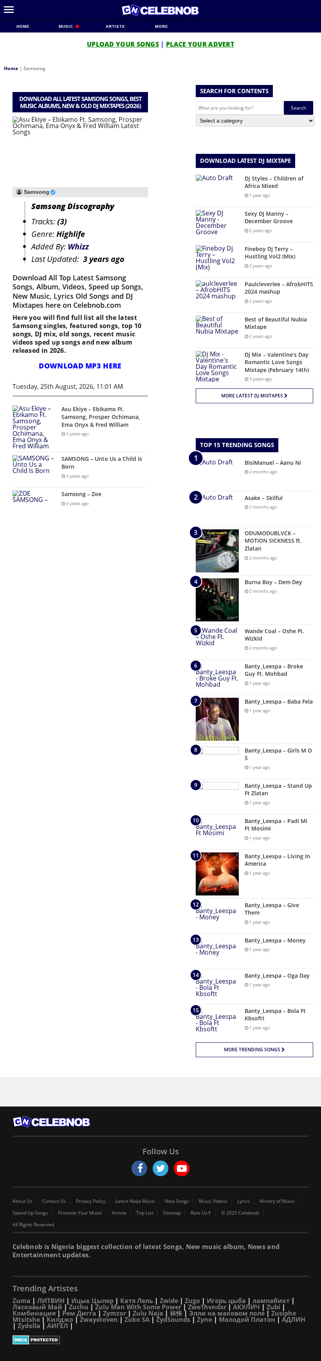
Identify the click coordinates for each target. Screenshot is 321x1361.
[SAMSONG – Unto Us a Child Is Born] (34, 469)
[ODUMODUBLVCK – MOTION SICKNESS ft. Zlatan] (217, 550)
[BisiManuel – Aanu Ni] (217, 473)
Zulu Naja (148, 1313)
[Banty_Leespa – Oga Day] (217, 986)
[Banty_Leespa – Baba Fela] (217, 719)
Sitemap (172, 1213)
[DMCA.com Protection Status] (160, 1340)
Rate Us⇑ (201, 1213)
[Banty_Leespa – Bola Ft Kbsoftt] (217, 1021)
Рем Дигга (79, 1313)
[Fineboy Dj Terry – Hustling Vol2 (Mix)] (217, 259)
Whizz (78, 246)
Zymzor (114, 1313)
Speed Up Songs (30, 1213)
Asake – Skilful (264, 498)
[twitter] (160, 1168)
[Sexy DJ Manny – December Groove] (217, 224)
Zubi (273, 1307)
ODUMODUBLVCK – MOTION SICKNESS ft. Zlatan (273, 540)
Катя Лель (136, 1300)
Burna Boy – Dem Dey (273, 582)
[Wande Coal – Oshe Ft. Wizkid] (217, 642)
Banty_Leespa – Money (275, 940)
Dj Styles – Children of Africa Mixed (274, 182)
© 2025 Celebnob (240, 1213)
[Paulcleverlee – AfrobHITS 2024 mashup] (217, 295)
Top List (144, 1213)
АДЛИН (293, 1319)
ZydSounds (173, 1319)
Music (67, 26)
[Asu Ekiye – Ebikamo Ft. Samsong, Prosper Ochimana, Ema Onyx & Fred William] (34, 427)
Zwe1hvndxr (207, 1307)
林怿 (176, 1313)
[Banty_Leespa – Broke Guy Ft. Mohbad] (217, 677)
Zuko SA (137, 1319)
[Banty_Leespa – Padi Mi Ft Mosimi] (217, 832)
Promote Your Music (80, 1213)
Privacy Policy (90, 1201)
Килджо (60, 1319)
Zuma (22, 1300)
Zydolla (29, 1325)
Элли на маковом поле (227, 1313)
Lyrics (243, 1201)
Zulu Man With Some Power (138, 1307)
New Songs (177, 1201)
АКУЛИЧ (246, 1307)
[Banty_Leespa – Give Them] (217, 916)
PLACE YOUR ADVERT (200, 44)
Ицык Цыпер (92, 1300)
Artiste (115, 26)
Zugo (192, 1300)
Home (23, 26)
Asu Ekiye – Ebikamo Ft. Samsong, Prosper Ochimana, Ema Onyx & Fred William (100, 416)
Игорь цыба (226, 1300)
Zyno (204, 1319)
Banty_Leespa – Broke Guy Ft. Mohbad (274, 670)
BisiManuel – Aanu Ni (273, 462)
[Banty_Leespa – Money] (217, 951)
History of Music (277, 1201)
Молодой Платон (247, 1319)
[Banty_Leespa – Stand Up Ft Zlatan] (217, 796)
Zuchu (78, 1307)
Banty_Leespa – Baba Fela (279, 701)
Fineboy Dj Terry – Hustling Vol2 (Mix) (270, 252)
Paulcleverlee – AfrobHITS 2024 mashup (279, 288)
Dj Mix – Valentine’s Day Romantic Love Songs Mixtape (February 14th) (277, 362)
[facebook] (139, 1168)
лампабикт (271, 1300)
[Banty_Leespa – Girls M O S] (217, 761)
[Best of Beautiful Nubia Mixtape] (217, 330)
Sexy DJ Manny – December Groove (269, 217)
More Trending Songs (252, 1049)
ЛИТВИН (51, 1300)
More (161, 26)
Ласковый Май (37, 1307)
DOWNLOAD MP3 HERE (80, 365)
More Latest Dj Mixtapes (252, 395)
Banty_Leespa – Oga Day (277, 975)
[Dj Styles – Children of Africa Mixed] (217, 189)
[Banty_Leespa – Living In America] (217, 873)
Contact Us (54, 1201)
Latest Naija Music (135, 1201)
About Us (22, 1201)
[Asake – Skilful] (217, 508)
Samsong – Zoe (81, 494)
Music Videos (213, 1201)
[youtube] (181, 1168)
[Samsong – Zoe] (34, 505)
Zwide (169, 1300)
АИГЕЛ (57, 1325)
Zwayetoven (99, 1319)
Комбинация (34, 1313)
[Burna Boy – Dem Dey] (217, 599)
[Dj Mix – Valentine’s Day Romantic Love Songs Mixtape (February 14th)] (217, 366)
